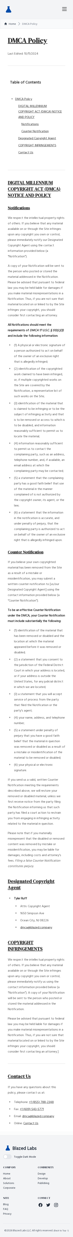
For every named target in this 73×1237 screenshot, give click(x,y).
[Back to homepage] (8, 9)
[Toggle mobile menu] (64, 9)
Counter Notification (35, 131)
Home (6, 1173)
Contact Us (25, 152)
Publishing (43, 1183)
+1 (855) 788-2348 (41, 1101)
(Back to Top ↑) (61, 1230)
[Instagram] (56, 1205)
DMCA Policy (23, 98)
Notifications (30, 124)
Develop (43, 1178)
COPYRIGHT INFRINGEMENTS (37, 145)
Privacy (7, 1213)
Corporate (9, 1188)
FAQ (5, 1209)
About (7, 1178)
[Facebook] (40, 1205)
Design (42, 1173)
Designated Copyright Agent (37, 138)
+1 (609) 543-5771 (32, 1109)
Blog (6, 1204)
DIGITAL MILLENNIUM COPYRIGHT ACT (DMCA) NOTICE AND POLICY (40, 111)
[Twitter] (48, 1205)
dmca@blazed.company (36, 927)
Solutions (8, 1183)
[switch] (19, 1156)
